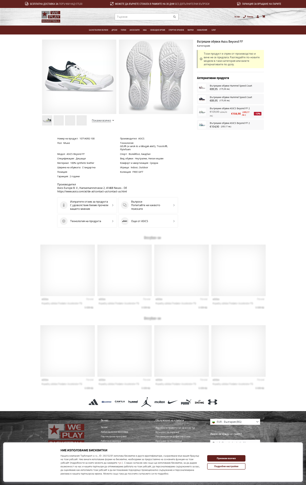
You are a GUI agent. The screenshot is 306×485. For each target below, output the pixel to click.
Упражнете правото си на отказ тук (175, 427)
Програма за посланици (168, 440)
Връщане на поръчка (167, 432)
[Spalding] (199, 402)
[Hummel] (133, 402)
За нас (237, 16)
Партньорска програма (114, 436)
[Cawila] (119, 402)
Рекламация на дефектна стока (172, 436)
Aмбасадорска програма (114, 432)
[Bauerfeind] (106, 402)
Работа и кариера (111, 441)
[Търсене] (174, 16)
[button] (169, 16)
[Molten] (159, 402)
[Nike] (172, 402)
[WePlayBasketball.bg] (71, 435)
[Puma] (186, 402)
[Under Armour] (212, 402)
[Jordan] (146, 402)
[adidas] (93, 402)
